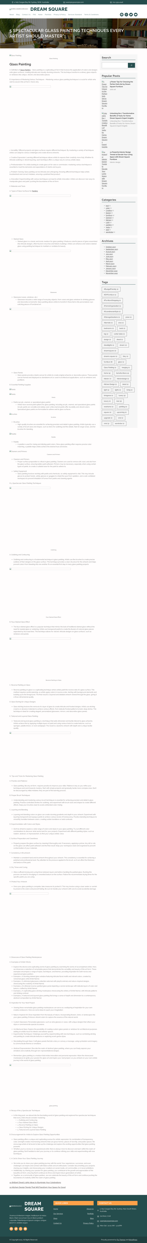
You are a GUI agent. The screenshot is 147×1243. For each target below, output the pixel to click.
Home (40, 14)
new (119, 401)
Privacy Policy (88, 1223)
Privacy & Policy (60, 14)
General (109, 218)
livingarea (108, 395)
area (121, 323)
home (107, 373)
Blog (18, 14)
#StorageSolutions (112, 317)
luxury (107, 401)
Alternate (108, 323)
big (106, 334)
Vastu (108, 227)
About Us (90, 1209)
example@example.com (109, 1221)
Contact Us (26, 14)
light (106, 390)
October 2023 (111, 247)
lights (118, 390)
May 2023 (109, 259)
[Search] (131, 65)
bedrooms (109, 328)
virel (106, 423)
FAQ (34, 14)
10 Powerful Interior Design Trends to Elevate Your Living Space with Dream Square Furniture (121, 155)
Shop (55, 1218)
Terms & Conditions (91, 14)
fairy (125, 356)
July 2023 (109, 254)
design (107, 339)
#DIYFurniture (110, 295)
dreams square (110, 356)
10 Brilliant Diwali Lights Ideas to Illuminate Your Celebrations (35, 1182)
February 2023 (111, 266)
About (12, 14)
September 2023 (112, 249)
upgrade (108, 418)
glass (121, 362)
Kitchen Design (110, 384)
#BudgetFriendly (111, 289)
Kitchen (108, 220)
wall (107, 230)
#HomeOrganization (112, 306)
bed (107, 206)
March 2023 (110, 264)
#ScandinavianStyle (112, 311)
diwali (120, 339)
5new (129, 317)
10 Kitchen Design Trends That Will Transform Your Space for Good (38, 1187)
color (108, 208)
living (129, 390)
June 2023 (109, 256)
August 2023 (110, 252)
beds (122, 328)
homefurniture (122, 373)
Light (107, 222)
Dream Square (49, 9)
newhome (108, 407)
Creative (109, 210)
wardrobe (109, 232)
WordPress (133, 1240)
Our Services (58, 1214)
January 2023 (111, 268)
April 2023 (109, 261)
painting (109, 225)
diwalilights (109, 345)
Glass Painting (25, 70)
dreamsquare (110, 351)
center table (119, 334)
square (107, 412)
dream (123, 345)
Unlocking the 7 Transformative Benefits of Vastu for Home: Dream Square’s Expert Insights (122, 115)
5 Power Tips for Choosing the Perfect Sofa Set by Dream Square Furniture (121, 84)
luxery (122, 395)
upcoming (121, 412)
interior (107, 379)
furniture (108, 362)
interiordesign (123, 379)
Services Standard (75, 14)
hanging (126, 367)
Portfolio (48, 14)
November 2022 (112, 273)
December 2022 (111, 271)
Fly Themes (121, 1240)
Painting (35, 191)
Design (108, 213)
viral (120, 418)
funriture (109, 215)
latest (125, 384)
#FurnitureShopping (112, 300)
